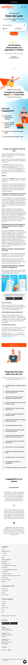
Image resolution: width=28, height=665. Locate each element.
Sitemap (4, 581)
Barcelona (4, 601)
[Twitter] (4, 650)
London (3, 605)
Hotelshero (4, 561)
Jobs (4, 555)
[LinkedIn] (10, 650)
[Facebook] (2, 650)
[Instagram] (6, 650)
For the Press (5, 571)
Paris (3, 609)
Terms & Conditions (6, 579)
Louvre (3, 592)
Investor (5, 553)
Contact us (4, 647)
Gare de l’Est (5, 588)
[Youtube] (8, 650)
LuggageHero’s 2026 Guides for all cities (11, 575)
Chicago (4, 603)
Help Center (4, 567)
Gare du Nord (5, 594)
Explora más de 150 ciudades (9, 615)
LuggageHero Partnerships (9, 565)
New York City (5, 607)
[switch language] (22, 7)
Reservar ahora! (14, 345)
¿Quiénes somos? (6, 551)
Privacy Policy (5, 577)
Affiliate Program (5, 563)
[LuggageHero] (7, 8)
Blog (3, 557)
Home (3, 549)
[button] (25, 662)
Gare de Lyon (5, 590)
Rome (3, 611)
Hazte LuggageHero (6, 559)
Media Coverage (7, 573)
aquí (3, 309)
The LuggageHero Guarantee (10, 569)
